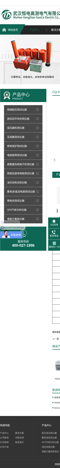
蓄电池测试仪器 (49, 437)
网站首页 (13, 30)
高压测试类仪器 (49, 433)
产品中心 (35, 30)
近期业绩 (19, 437)
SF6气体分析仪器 (50, 442)
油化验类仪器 (48, 447)
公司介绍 (4, 447)
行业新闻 (4, 442)
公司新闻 (4, 437)
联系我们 (19, 442)
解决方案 (19, 433)
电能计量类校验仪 (50, 451)
